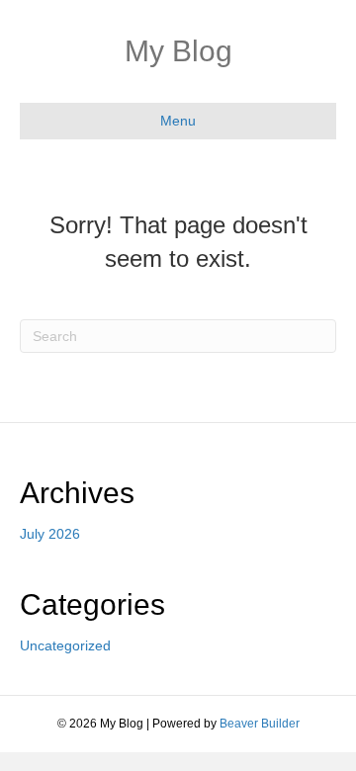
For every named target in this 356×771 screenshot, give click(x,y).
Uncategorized (65, 645)
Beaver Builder (260, 723)
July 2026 (50, 534)
